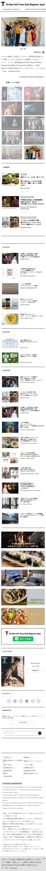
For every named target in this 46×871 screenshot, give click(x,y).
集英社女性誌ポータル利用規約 (12, 761)
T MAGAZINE (7, 776)
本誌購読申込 (35, 670)
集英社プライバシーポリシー (33, 761)
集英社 (5, 773)
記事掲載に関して (29, 768)
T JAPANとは (7, 757)
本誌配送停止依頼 (29, 770)
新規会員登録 (23, 722)
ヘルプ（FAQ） (29, 765)
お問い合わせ (7, 765)
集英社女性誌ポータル (31, 773)
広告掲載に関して (9, 768)
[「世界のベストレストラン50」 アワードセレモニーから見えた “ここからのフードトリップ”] (23, 82)
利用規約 (26, 757)
